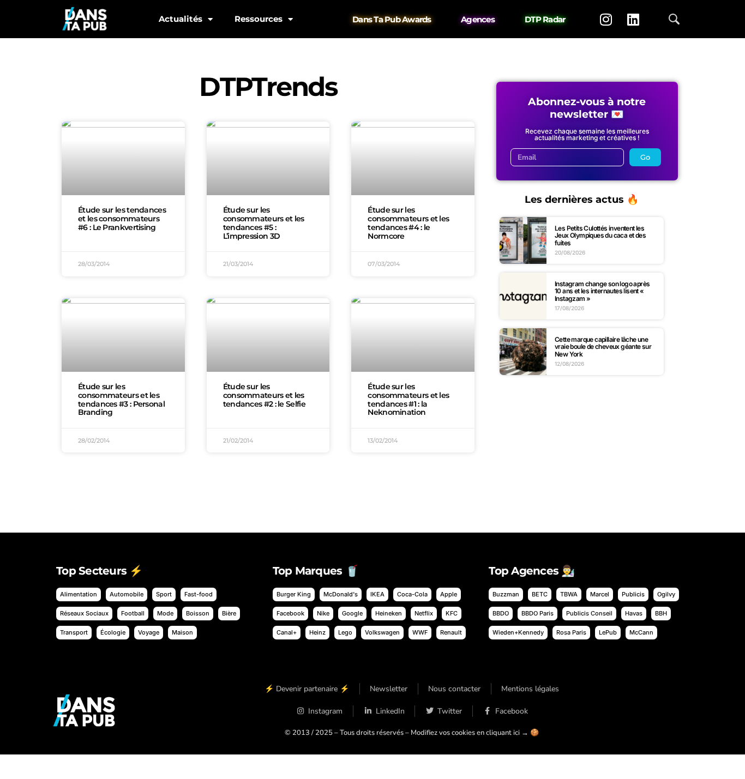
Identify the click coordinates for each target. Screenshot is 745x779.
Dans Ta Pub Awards (391, 19)
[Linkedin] (633, 19)
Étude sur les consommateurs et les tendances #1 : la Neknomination (408, 399)
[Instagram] (606, 19)
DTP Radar (545, 19)
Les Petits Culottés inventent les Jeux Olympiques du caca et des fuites (600, 235)
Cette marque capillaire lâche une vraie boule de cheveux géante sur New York (603, 346)
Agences (478, 19)
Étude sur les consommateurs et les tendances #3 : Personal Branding (121, 399)
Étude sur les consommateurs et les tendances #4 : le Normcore (408, 222)
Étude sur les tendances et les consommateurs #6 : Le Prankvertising (122, 218)
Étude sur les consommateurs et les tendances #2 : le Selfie (264, 395)
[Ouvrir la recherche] (674, 19)
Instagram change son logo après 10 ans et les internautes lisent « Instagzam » (602, 291)
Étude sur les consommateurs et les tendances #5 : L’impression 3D (263, 222)
